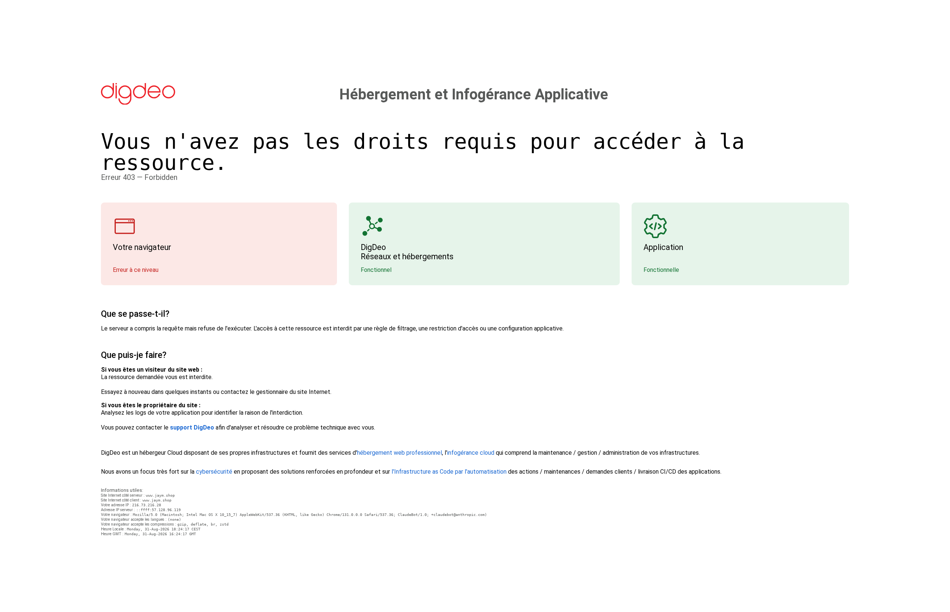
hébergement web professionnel (399, 452)
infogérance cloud (470, 452)
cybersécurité (214, 471)
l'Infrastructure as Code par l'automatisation (449, 471)
